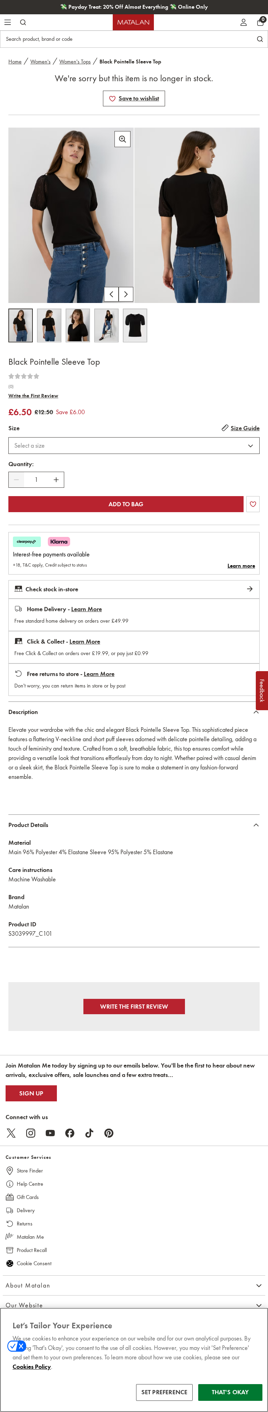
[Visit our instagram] (30, 1133)
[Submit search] (23, 22)
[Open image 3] (78, 325)
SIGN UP (31, 1093)
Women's (40, 61)
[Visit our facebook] (69, 1133)
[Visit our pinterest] (108, 1133)
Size (14, 428)
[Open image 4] (106, 325)
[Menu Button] (7, 22)
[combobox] (134, 445)
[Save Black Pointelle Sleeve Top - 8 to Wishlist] (112, 98)
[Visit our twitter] (11, 1133)
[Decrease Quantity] (16, 479)
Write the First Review (33, 396)
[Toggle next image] (126, 294)
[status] (36, 479)
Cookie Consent (34, 1263)
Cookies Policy (32, 1367)
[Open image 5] (135, 325)
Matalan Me (30, 1236)
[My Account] (243, 22)
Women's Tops (75, 61)
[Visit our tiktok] (89, 1133)
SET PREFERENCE (164, 1392)
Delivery (26, 1210)
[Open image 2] (49, 325)
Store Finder (30, 1170)
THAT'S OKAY (230, 1392)
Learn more (241, 565)
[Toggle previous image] (111, 294)
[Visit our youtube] (50, 1133)
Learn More (86, 609)
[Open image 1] (20, 325)
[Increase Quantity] (56, 479)
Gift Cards (28, 1197)
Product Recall (32, 1250)
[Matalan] (133, 22)
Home (15, 61)
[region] (134, 1360)
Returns (24, 1223)
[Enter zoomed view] (122, 139)
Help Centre (30, 1184)
